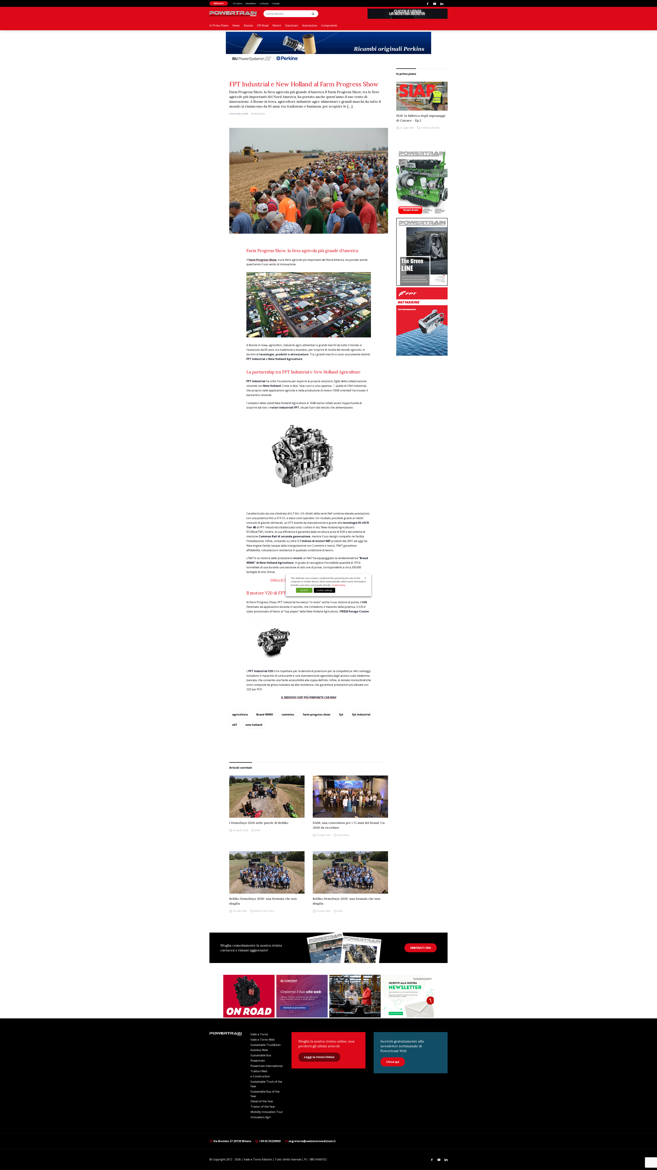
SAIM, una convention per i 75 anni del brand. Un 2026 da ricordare (349, 825)
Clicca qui (392, 1062)
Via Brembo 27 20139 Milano (231, 1141)
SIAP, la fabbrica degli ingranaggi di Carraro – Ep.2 (420, 118)
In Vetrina (424, 127)
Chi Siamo (237, 3)
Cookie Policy (338, 585)
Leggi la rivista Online (319, 1057)
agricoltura (240, 714)
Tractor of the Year (262, 1106)
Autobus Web (259, 1050)
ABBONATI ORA (420, 948)
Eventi (257, 830)
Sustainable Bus (260, 1055)
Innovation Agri (260, 1117)
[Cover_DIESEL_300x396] (422, 182)
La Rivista (264, 3)
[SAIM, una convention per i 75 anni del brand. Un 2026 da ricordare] (350, 796)
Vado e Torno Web (262, 1039)
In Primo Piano (218, 25)
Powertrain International (266, 1066)
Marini (277, 25)
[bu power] (328, 47)
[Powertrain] (233, 13)
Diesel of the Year (261, 1101)
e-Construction (260, 1076)
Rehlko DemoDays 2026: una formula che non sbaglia (263, 901)
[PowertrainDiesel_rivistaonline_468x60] (408, 14)
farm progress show (316, 714)
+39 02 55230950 (269, 1141)
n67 (234, 725)
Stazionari (291, 25)
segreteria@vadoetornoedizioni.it (312, 1141)
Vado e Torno (259, 1034)
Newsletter (251, 3)
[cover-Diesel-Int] (422, 252)
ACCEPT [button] (304, 590)
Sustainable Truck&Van (265, 1045)
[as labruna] (249, 996)
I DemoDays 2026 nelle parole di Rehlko (258, 823)
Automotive (309, 25)
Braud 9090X (264, 714)
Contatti (276, 3)
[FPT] (422, 321)
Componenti (329, 25)
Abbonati (219, 3)
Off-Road (262, 25)
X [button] (365, 577)
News (236, 25)
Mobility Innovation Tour (266, 1112)
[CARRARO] (355, 996)
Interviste (434, 127)
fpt (341, 714)
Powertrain (257, 1060)
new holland (254, 725)
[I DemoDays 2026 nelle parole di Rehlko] (267, 796)
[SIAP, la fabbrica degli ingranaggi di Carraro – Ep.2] (422, 96)
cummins (288, 714)
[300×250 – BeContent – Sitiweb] (302, 996)
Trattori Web (258, 1071)
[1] (408, 996)
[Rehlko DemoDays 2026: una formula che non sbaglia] (267, 872)
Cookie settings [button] (324, 590)
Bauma (248, 25)
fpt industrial (361, 714)
